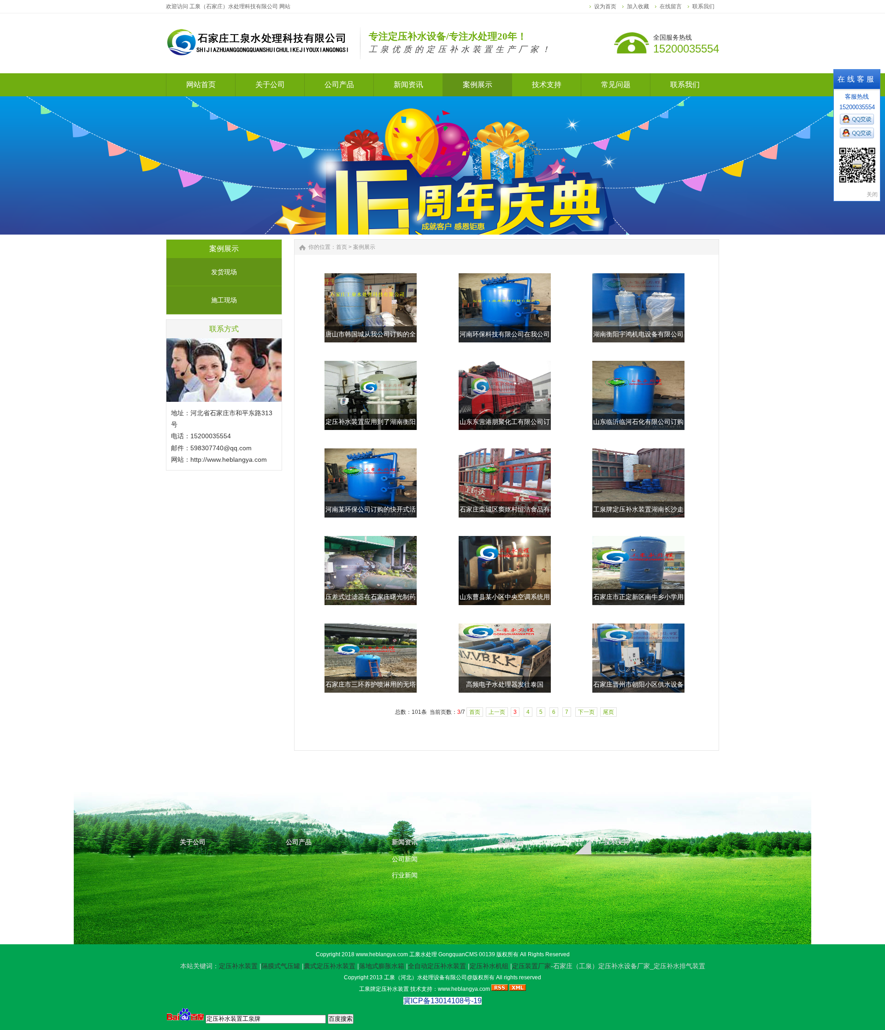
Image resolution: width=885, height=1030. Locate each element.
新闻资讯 (405, 842)
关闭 (872, 194)
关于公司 (193, 842)
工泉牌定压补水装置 (384, 989)
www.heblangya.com (382, 954)
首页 (341, 247)
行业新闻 (405, 875)
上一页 (497, 712)
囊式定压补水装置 (329, 966)
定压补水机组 (489, 966)
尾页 (608, 712)
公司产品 (299, 842)
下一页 (586, 712)
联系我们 (703, 6)
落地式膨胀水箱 (381, 966)
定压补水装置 (238, 966)
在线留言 (671, 6)
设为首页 (605, 6)
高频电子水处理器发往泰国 (504, 684)
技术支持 (617, 842)
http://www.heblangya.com (228, 459)
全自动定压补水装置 (437, 966)
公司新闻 (405, 859)
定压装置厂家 (531, 966)
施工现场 (224, 300)
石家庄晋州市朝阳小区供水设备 (638, 684)
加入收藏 (638, 6)
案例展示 (364, 247)
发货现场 (224, 272)
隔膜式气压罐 (280, 966)
